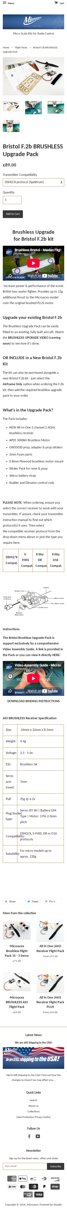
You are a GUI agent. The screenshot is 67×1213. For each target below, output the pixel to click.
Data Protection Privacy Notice (33, 1117)
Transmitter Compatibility (20, 175)
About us (33, 1106)
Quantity (9, 192)
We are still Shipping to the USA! (33, 1042)
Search (33, 1100)
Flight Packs (21, 47)
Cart (61, 3)
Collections (34, 1111)
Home (6, 47)
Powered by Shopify (50, 1204)
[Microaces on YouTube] (38, 1137)
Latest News (33, 1035)
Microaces (32, 1204)
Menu (10, 3)
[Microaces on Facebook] (29, 1137)
